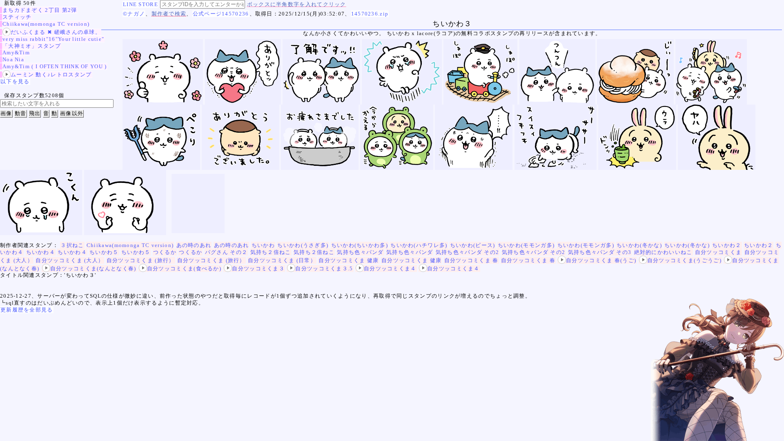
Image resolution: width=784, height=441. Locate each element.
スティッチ (17, 17)
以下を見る (15, 81)
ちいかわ (263, 245)
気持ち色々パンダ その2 (467, 252)
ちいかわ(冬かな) (639, 245)
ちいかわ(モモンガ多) (526, 245)
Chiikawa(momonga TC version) (45, 24)
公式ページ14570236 (221, 14)
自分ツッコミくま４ (390, 268)
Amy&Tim (16, 52)
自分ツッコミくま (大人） (70, 260)
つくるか (164, 252)
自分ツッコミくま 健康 (348, 260)
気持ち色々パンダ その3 (600, 252)
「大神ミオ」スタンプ (31, 46)
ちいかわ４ (41, 252)
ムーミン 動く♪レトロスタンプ (51, 74)
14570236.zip (370, 14)
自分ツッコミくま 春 (471, 260)
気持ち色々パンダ (360, 252)
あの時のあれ (194, 245)
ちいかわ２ (727, 245)
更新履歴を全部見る (26, 310)
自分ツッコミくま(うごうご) (684, 260)
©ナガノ (134, 14)
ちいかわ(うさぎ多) (302, 245)
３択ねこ (72, 245)
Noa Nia (13, 59)
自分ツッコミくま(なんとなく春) (93, 268)
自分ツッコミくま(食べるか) (184, 268)
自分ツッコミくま (718, 252)
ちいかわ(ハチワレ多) (418, 245)
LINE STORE (140, 4)
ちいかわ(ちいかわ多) (359, 245)
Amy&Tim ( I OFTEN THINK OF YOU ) (54, 66)
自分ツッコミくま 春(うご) (601, 260)
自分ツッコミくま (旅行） (141, 260)
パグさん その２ (226, 252)
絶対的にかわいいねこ (663, 252)
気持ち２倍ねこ (270, 252)
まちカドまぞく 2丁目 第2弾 (39, 10)
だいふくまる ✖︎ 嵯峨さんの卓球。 (56, 32)
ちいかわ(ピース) (472, 245)
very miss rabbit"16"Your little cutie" (53, 39)
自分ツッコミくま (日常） (282, 260)
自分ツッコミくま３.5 (324, 268)
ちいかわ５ (104, 252)
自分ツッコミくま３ (258, 268)
